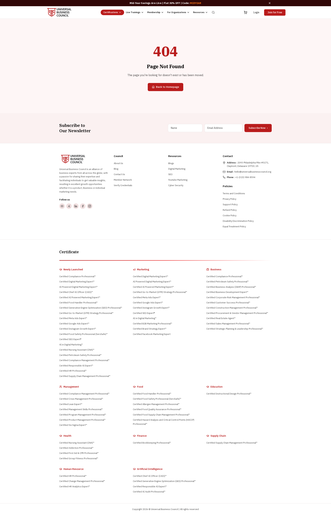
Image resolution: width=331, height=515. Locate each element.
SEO (170, 174)
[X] (69, 206)
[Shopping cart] (245, 12)
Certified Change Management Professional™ (82, 481)
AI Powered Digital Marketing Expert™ (78, 286)
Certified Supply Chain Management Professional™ (84, 376)
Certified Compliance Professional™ (77, 276)
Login (256, 12)
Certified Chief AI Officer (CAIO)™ (76, 292)
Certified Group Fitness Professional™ (78, 458)
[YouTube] (62, 206)
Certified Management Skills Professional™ (81, 409)
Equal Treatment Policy (234, 226)
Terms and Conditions (234, 193)
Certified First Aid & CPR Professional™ (79, 453)
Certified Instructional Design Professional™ (228, 393)
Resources (198, 12)
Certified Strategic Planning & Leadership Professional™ (234, 328)
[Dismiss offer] (270, 3)
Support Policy (230, 204)
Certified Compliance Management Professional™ (84, 360)
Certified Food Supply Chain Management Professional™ (161, 414)
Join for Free (275, 12)
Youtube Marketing (177, 179)
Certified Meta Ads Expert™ (73, 318)
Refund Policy (230, 210)
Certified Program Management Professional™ (82, 414)
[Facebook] (83, 206)
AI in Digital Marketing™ (71, 344)
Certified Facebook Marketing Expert (151, 334)
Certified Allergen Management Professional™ (156, 404)
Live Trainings (133, 12)
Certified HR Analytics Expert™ (74, 486)
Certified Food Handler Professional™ (78, 302)
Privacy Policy (229, 198)
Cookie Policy (229, 215)
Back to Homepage (167, 87)
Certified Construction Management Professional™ (232, 307)
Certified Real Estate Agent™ (220, 318)
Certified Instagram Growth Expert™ (77, 328)
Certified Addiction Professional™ (76, 447)
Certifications (110, 12)
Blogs (171, 163)
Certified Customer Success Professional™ (228, 302)
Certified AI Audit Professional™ (149, 491)
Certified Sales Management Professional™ (228, 323)
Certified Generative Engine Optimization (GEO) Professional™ (90, 307)
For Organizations (176, 12)
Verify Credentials (123, 185)
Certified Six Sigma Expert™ (73, 425)
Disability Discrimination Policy (238, 221)
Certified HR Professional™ (73, 370)
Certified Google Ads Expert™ (74, 323)
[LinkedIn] (76, 206)
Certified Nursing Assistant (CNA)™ (76, 349)
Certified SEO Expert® (70, 339)
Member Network (123, 179)
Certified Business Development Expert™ (227, 292)
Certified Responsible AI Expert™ (76, 365)
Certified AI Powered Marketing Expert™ (79, 297)
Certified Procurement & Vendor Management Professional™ (237, 313)
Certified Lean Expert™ (70, 404)
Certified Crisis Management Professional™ (81, 398)
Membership (153, 12)
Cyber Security (175, 185)
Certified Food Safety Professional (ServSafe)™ (83, 334)
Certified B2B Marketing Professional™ (152, 323)
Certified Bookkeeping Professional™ (152, 442)
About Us (118, 163)
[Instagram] (89, 206)
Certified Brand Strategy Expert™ (149, 328)
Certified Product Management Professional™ (82, 419)
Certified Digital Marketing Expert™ (76, 281)
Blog (116, 168)
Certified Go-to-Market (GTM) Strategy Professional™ (86, 313)
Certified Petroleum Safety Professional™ (80, 355)
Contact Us (119, 174)
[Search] (213, 12)
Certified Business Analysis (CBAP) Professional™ (231, 286)
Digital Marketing (176, 168)
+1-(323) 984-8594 (241, 177)
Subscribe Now (258, 127)
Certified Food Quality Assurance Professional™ (157, 409)
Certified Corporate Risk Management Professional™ (233, 297)
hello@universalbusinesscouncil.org (249, 171)
